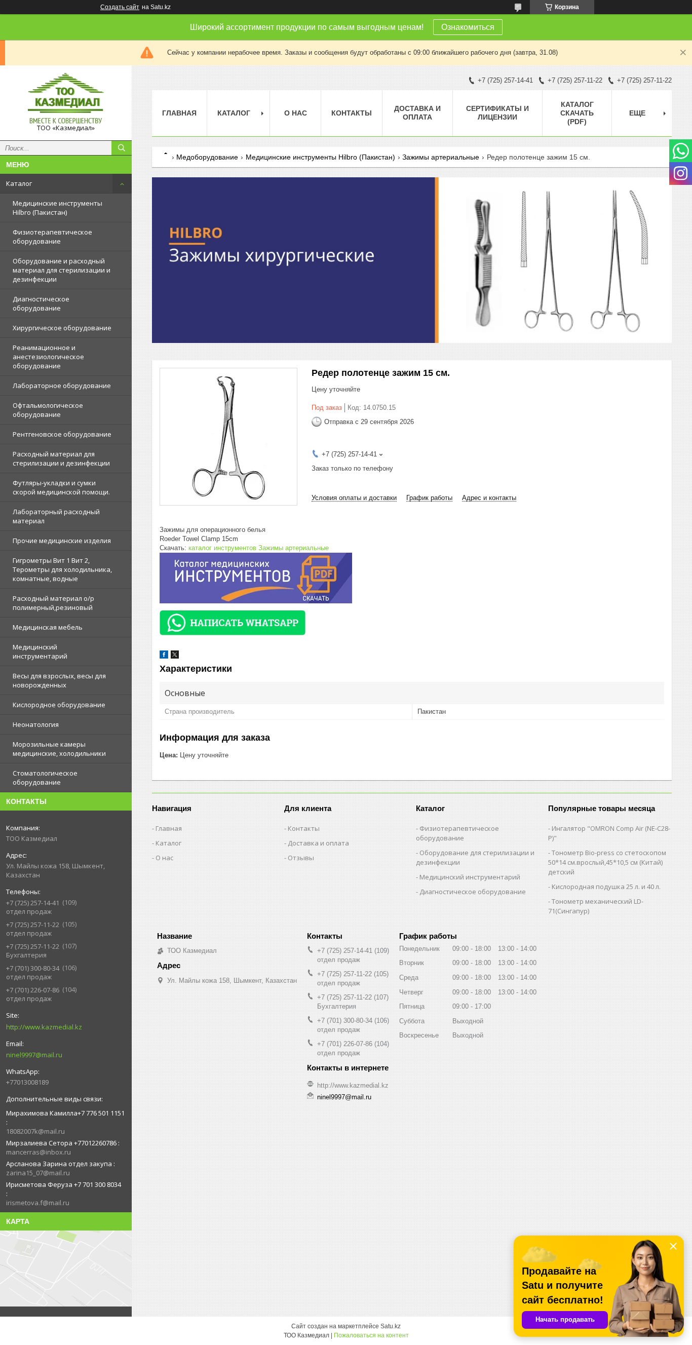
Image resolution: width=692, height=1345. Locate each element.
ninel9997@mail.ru (34, 1054)
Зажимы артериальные (440, 157)
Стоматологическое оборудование (45, 777)
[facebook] (164, 656)
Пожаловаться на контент (371, 1335)
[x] (175, 656)
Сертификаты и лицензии (497, 112)
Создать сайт (119, 7)
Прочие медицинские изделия (62, 540)
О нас (295, 113)
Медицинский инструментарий (40, 651)
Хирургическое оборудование (62, 327)
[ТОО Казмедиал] (66, 98)
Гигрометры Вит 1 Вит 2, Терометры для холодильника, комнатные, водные (62, 569)
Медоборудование (207, 157)
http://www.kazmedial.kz (44, 1026)
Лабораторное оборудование (62, 385)
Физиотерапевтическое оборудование (52, 236)
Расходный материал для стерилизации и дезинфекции (61, 458)
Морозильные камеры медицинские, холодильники (59, 749)
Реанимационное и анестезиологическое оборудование (48, 356)
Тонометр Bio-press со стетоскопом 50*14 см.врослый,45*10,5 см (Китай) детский (607, 862)
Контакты (351, 113)
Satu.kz (390, 1326)
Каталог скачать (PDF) (577, 113)
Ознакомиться (467, 27)
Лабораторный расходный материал (56, 516)
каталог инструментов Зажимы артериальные (258, 548)
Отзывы (301, 857)
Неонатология (36, 724)
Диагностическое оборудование (41, 303)
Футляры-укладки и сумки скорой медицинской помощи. (61, 487)
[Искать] (121, 148)
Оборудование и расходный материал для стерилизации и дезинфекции (61, 270)
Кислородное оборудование (59, 704)
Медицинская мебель (48, 627)
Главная (179, 113)
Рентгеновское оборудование (62, 434)
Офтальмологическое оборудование (48, 410)
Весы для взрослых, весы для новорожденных (59, 680)
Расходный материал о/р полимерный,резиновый (53, 603)
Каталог (19, 183)
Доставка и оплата (417, 112)
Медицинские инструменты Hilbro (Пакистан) (57, 208)
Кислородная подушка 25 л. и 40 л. (606, 886)
